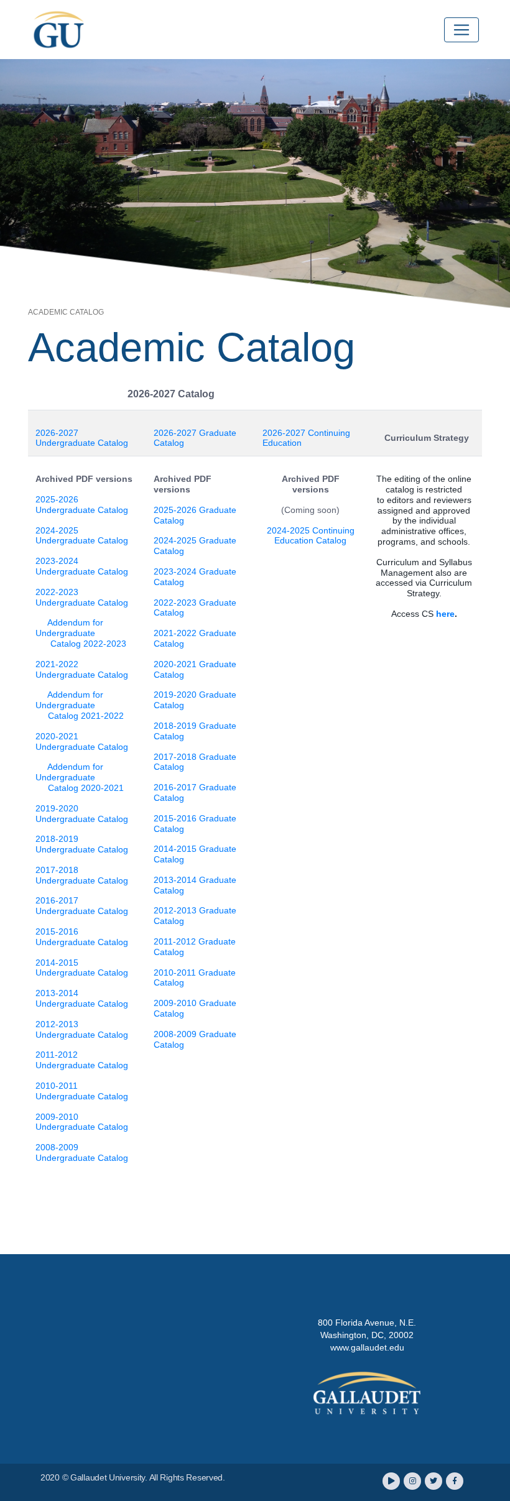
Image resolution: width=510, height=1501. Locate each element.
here (445, 614)
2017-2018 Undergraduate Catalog (81, 875)
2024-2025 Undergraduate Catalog (81, 535)
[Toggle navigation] (461, 29)
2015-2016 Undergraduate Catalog (81, 936)
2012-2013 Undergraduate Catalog (81, 1029)
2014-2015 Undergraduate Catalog (81, 968)
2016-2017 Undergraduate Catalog (81, 905)
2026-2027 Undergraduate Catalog (81, 438)
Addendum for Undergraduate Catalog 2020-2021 (79, 777)
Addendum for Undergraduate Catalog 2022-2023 (80, 633)
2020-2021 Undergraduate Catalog (81, 741)
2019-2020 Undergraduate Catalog (81, 813)
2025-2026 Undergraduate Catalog (81, 504)
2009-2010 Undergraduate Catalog (81, 1122)
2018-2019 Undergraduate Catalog (81, 844)
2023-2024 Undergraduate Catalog (81, 566)
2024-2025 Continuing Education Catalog (311, 535)
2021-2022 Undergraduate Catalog (81, 669)
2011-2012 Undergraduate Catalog (81, 1060)
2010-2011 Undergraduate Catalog (81, 1091)
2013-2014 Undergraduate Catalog (81, 998)
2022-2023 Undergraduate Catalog (81, 597)
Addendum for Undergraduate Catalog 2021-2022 (79, 705)
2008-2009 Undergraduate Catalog (81, 1152)
